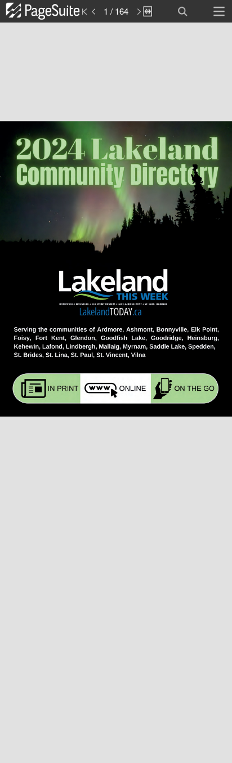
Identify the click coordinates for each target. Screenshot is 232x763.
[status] (116, 11)
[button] (55, 11)
